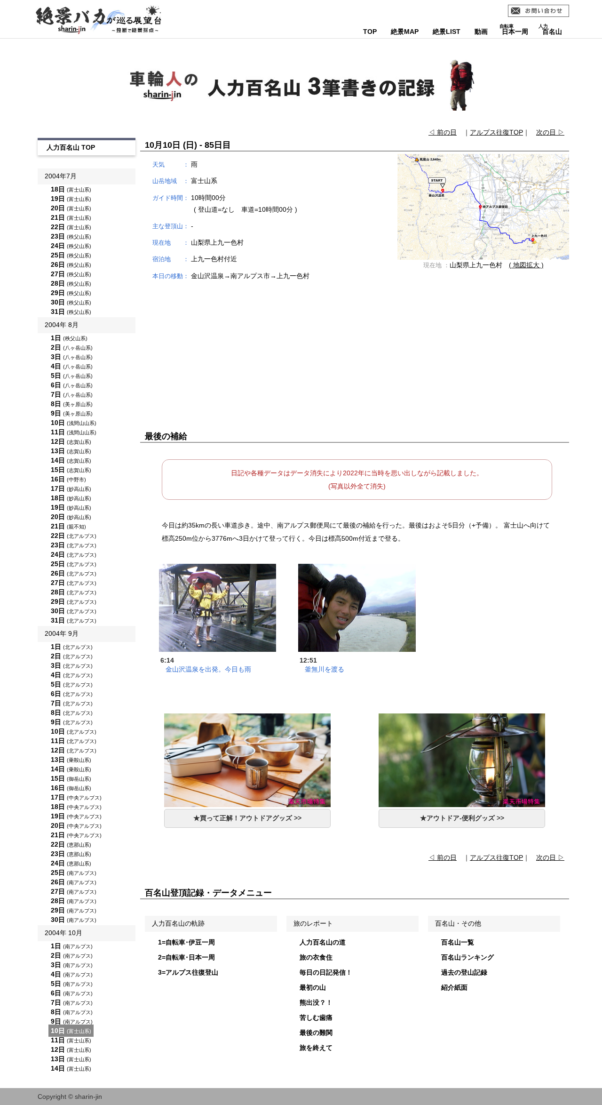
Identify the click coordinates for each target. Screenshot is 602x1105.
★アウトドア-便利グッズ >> (462, 818)
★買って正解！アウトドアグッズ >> (247, 818)
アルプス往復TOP (496, 132)
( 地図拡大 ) (526, 265)
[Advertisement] (354, 356)
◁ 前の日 (442, 132)
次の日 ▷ (550, 132)
